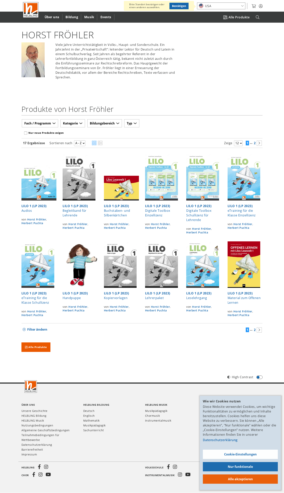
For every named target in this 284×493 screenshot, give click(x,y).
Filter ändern (37, 329)
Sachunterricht (93, 430)
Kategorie (70, 123)
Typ (129, 123)
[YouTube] (48, 474)
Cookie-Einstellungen (240, 454)
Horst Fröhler (36, 219)
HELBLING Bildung (34, 416)
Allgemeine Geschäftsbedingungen (45, 430)
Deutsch (88, 411)
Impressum (29, 454)
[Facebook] (39, 466)
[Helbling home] (31, 386)
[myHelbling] (260, 6)
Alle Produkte (239, 17)
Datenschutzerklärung (220, 440)
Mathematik (91, 420)
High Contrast (242, 377)
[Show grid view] (94, 143)
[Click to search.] (257, 17)
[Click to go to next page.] (259, 143)
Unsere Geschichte (34, 411)
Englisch (89, 416)
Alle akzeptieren (240, 479)
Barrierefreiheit (32, 449)
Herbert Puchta (32, 223)
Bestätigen (179, 6)
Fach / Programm (37, 123)
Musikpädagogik (94, 425)
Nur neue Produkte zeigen (46, 133)
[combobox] (221, 6)
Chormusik (152, 416)
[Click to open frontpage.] (30, 10)
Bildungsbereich (102, 123)
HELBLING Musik (32, 420)
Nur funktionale (240, 467)
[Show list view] (100, 143)
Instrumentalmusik (158, 420)
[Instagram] (46, 466)
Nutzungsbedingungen (37, 425)
